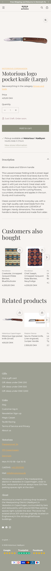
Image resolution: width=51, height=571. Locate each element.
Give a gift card (9, 378)
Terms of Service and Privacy (16, 426)
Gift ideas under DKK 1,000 (15, 391)
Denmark (6, 456)
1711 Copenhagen (10, 450)
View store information (16, 145)
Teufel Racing (8, 422)
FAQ (4, 405)
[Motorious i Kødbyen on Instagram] (10, 527)
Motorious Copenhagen (14, 68)
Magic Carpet (8, 417)
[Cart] (47, 7)
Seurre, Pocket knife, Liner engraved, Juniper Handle (33, 338)
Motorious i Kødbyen (16, 545)
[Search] (42, 7)
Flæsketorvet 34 (10, 444)
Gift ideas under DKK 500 (14, 386)
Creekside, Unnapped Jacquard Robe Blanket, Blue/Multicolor (12, 277)
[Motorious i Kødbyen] (25, 7)
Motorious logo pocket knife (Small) (12, 337)
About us (6, 430)
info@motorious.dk (16, 473)
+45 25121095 (17, 467)
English (5, 540)
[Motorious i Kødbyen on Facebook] (6, 527)
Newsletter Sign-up (11, 413)
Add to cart (25, 128)
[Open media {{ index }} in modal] (25, 40)
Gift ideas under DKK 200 (14, 382)
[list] (25, 40)
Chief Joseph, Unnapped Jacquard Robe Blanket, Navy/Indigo (33, 277)
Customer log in (10, 409)
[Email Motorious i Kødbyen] (3, 527)
